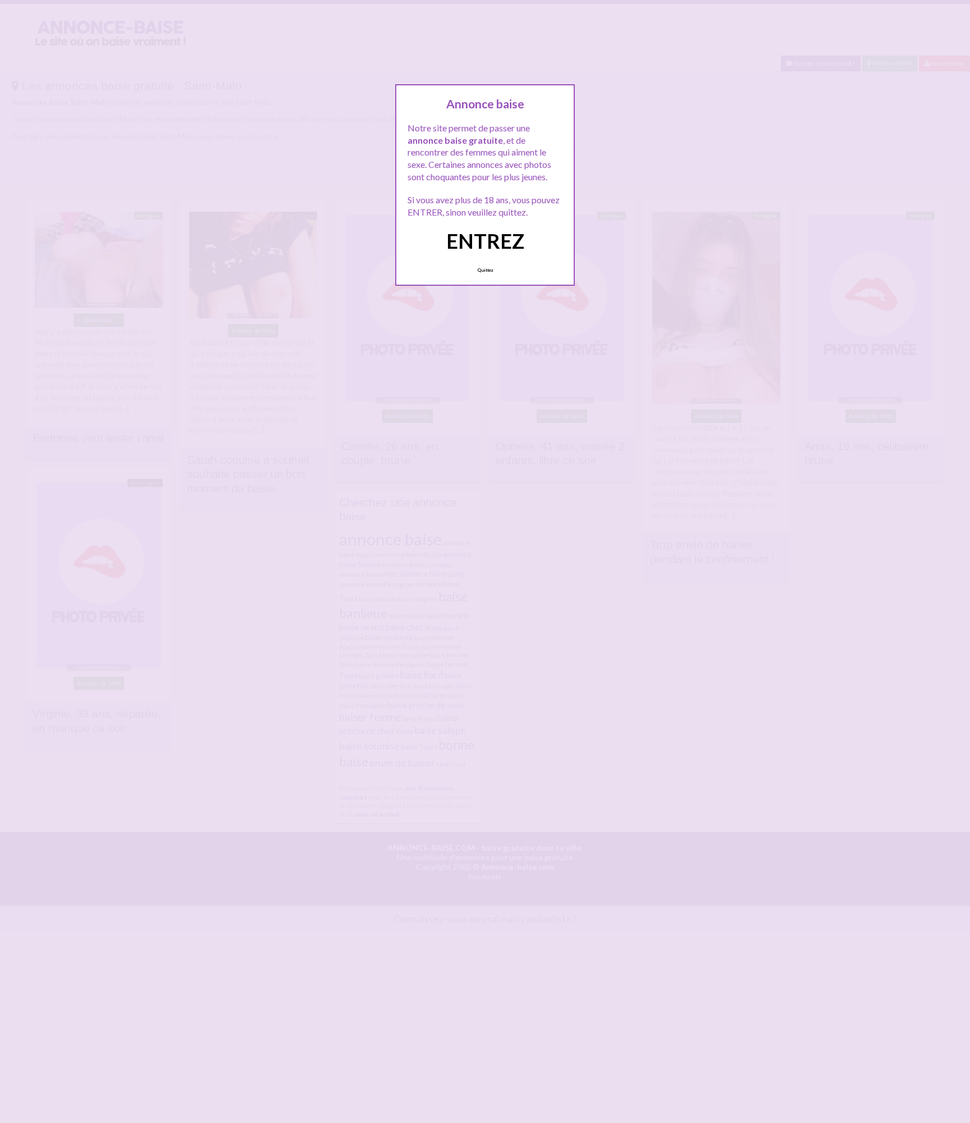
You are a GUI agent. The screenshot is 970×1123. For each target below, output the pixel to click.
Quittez (485, 270)
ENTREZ (485, 241)
